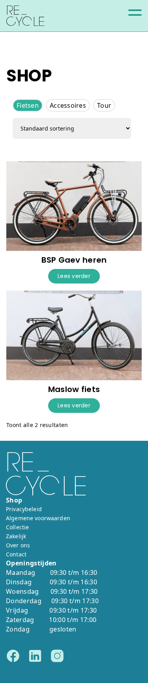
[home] (25, 15)
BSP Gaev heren (74, 260)
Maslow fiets (74, 389)
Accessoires (68, 105)
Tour (104, 105)
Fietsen (28, 105)
